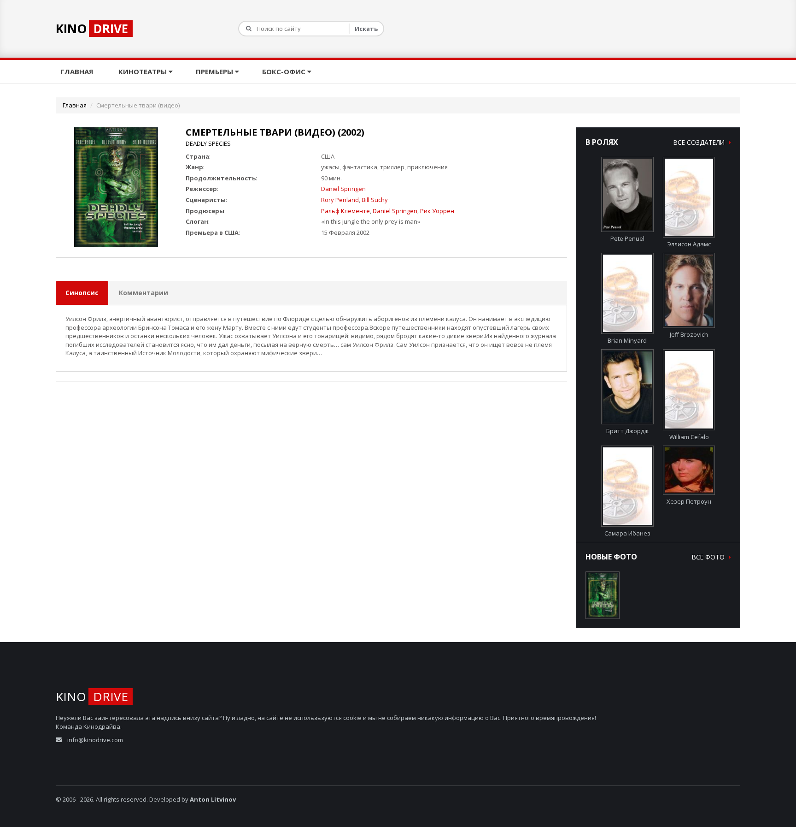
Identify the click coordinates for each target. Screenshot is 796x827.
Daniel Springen (343, 188)
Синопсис (82, 292)
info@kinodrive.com (95, 740)
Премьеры (215, 71)
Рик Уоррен (437, 211)
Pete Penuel (627, 238)
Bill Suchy (375, 200)
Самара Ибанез (627, 533)
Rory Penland (340, 200)
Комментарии (143, 292)
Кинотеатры (143, 71)
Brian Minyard (627, 340)
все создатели (699, 142)
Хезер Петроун (689, 501)
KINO (92, 28)
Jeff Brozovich (689, 334)
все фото (709, 557)
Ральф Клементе (345, 211)
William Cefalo (689, 436)
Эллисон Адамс (689, 244)
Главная (77, 71)
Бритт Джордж (627, 431)
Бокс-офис (284, 71)
